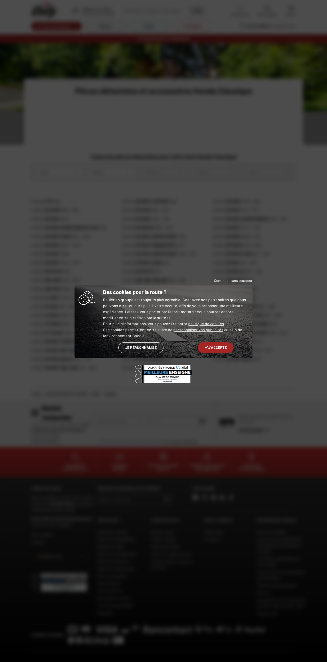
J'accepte (217, 347)
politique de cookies (206, 323)
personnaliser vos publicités (198, 329)
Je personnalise (141, 347)
